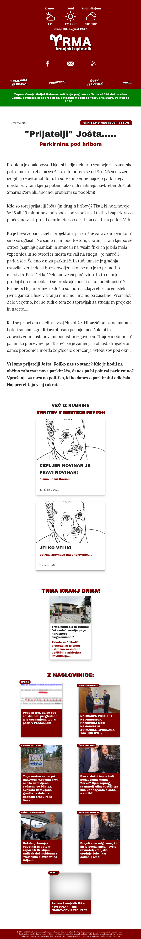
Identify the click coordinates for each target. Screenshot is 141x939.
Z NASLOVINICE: (70, 675)
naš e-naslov (119, 932)
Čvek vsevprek (94, 82)
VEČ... (127, 82)
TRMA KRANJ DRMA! (70, 590)
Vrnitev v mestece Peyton (106, 122)
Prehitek (57, 82)
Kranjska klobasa (18, 82)
